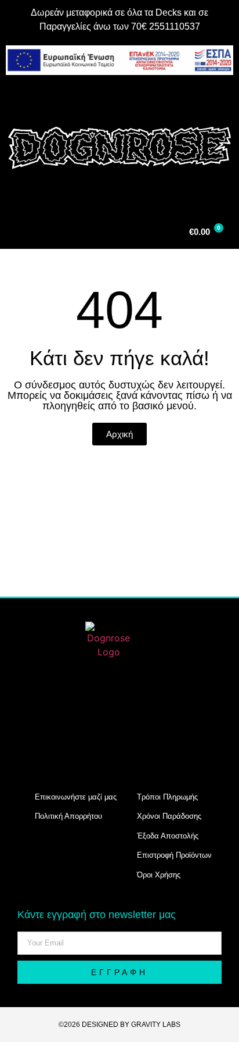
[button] (119, 96)
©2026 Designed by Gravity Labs (119, 1024)
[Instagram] (45, 716)
